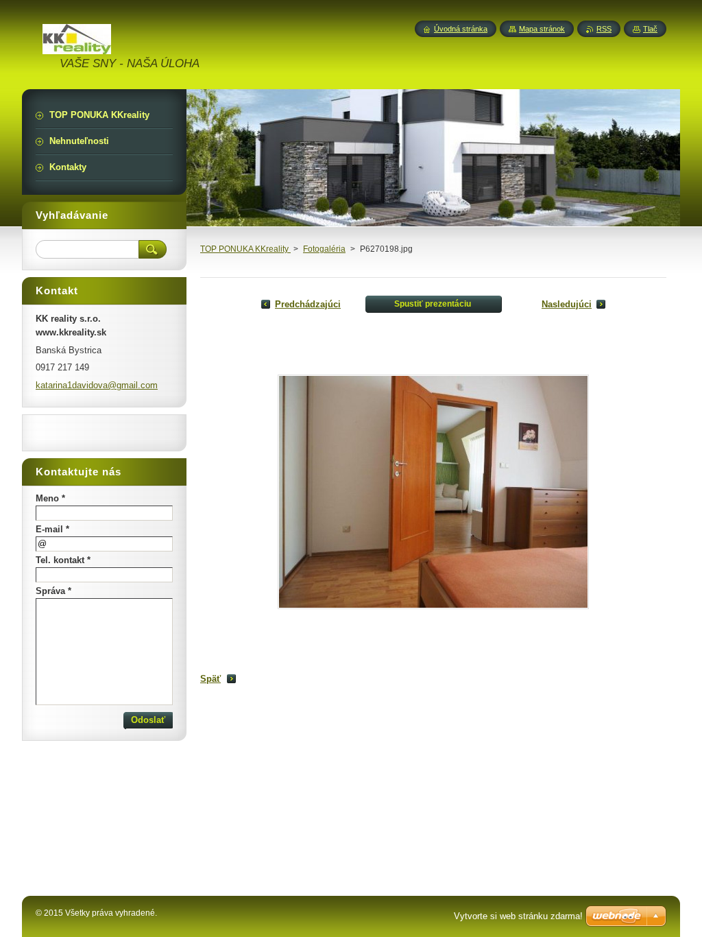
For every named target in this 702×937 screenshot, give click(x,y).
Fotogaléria (324, 249)
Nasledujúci (567, 304)
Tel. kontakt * (63, 560)
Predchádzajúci (308, 304)
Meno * (50, 498)
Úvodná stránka (460, 29)
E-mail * (52, 529)
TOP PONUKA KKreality (245, 249)
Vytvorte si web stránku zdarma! (518, 916)
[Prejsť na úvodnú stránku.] (77, 46)
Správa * (53, 591)
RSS (604, 29)
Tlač (650, 29)
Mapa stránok (542, 29)
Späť (210, 679)
